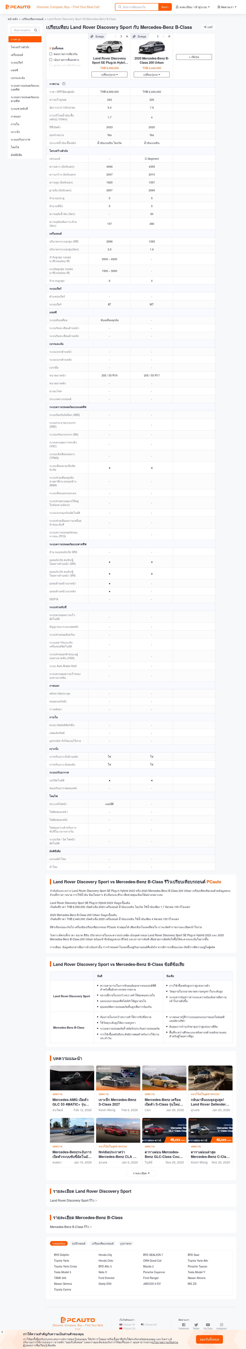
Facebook (184, 1328)
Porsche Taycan (197, 1266)
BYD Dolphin (61, 1255)
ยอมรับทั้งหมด (209, 1339)
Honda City (105, 1255)
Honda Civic (106, 1260)
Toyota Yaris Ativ (198, 1260)
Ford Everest (106, 1278)
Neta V (103, 1272)
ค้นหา (164, 7)
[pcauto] (18, 7)
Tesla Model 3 (62, 1272)
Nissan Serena (63, 1283)
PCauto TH (129, 1324)
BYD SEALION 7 (153, 1255)
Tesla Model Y (196, 1272)
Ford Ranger (151, 1278)
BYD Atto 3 (105, 1266)
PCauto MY (151, 1324)
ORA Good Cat (152, 1260)
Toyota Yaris (61, 1260)
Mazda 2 (148, 1266)
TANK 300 (60, 1278)
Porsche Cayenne (154, 1272)
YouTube (208, 1328)
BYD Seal (193, 1255)
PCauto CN (129, 1328)
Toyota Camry (62, 1289)
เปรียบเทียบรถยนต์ (32, 19)
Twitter (196, 1328)
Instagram (221, 1328)
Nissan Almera (196, 1278)
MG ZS (192, 1283)
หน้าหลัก (13, 19)
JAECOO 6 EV (152, 1283)
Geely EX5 (105, 1283)
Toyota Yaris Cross (65, 1266)
